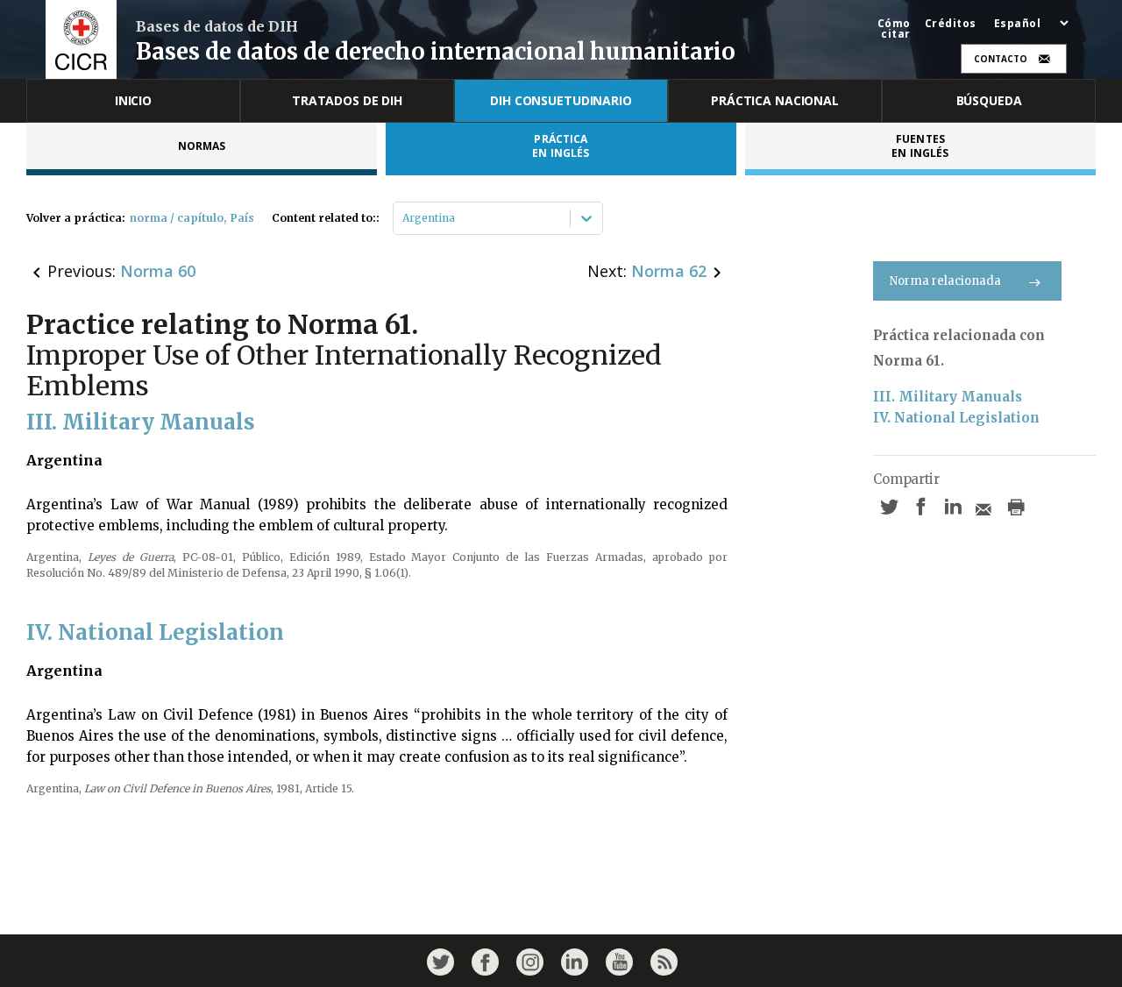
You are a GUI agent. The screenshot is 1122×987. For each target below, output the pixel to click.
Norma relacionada (945, 280)
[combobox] (403, 218)
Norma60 (157, 270)
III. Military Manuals (947, 396)
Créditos (950, 23)
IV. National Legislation (956, 417)
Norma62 (669, 270)
